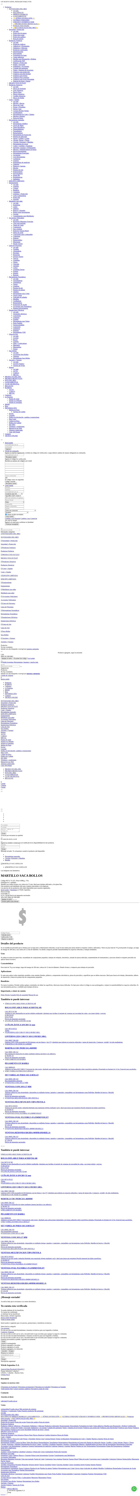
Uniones (16, 341)
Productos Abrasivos (15, 85)
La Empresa (9, 397)
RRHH (7, 404)
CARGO (16, 373)
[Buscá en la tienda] (21, 666)
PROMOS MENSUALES (13, 378)
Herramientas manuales (16, 120)
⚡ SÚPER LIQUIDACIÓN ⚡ (24, 18)
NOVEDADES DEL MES (18, 9)
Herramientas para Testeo (21, 321)
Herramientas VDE (19, 332)
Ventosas (16, 356)
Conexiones (17, 316)
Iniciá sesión (9, 443)
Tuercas (15, 258)
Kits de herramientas (19, 151)
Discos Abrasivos (18, 94)
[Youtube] (58, 1387)
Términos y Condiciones (9, 1411)
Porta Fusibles (17, 323)
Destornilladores (18, 129)
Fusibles (15, 319)
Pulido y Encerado (19, 64)
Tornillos (16, 249)
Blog (6, 406)
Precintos (16, 253)
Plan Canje (12, 419)
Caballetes (16, 192)
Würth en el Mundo (15, 401)
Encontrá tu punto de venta (39, 1389)
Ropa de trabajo (18, 39)
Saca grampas (17, 229)
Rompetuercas (17, 177)
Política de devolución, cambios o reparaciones (24, 417)
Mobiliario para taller (16, 201)
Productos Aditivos (19, 44)
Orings (15, 262)
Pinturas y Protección (20, 63)
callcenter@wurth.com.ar (9, 1401)
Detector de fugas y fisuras (21, 81)
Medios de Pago (14, 410)
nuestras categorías (33, 649)
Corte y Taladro (14, 100)
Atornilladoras (17, 280)
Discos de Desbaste (19, 88)
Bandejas (16, 190)
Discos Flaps (17, 92)
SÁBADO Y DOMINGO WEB (23, 22)
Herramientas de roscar (20, 144)
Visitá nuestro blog (7, 1389)
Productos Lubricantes (20, 50)
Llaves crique (17, 295)
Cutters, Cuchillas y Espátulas (22, 146)
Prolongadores (17, 172)
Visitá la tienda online (8, 1319)
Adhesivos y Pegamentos (21, 46)
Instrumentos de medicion (21, 162)
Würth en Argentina (15, 402)
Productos (8, 7)
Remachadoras (18, 133)
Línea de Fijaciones (15, 245)
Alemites (16, 266)
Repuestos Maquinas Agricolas (23, 221)
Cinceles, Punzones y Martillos (23, 142)
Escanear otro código (20, 658)
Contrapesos (17, 227)
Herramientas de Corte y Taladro (23, 114)
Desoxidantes (17, 53)
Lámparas (16, 317)
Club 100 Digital (14, 432)
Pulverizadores (18, 173)
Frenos (15, 349)
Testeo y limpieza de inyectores (23, 70)
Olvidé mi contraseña (12, 451)
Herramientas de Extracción (22, 135)
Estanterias (16, 205)
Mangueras (16, 242)
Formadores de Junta (20, 55)
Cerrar (3, 1341)
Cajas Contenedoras (19, 196)
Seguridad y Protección (16, 29)
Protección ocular (18, 35)
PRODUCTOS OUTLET (17, 83)
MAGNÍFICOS (18, 12)
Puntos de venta (14, 399)
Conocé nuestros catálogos (22, 1389)
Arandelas (16, 260)
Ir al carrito (31, 658)
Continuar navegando (12, 524)
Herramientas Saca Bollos (21, 358)
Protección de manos (20, 33)
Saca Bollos (13, 351)
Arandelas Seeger (18, 269)
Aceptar (11, 1351)
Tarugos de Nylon (19, 365)
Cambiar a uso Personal (12, 518)
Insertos (15, 273)
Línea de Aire (13, 334)
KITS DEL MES (10, 380)
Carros (15, 207)
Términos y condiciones (16, 426)
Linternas (16, 164)
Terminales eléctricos (20, 314)
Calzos (15, 268)
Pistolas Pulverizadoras (20, 308)
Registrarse (13, 1318)
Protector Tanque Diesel (21, 231)
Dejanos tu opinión (7, 939)
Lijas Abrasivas (18, 90)
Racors (15, 340)
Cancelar (4, 1351)
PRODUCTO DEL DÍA (13, 377)
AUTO (15, 371)
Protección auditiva (19, 37)
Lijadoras (16, 286)
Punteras (16, 330)
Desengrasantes (18, 52)
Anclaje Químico (18, 364)
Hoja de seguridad (22, 995)
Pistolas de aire (18, 288)
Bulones (15, 275)
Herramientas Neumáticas (17, 277)
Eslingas (16, 238)
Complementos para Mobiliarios (23, 216)
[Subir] (1, 789)
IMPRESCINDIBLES (20, 14)
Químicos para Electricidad (22, 74)
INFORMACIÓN (11, 408)
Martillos (16, 299)
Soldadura (16, 179)
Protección (16, 197)
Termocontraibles (18, 325)
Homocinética (17, 240)
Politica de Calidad (15, 423)
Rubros (11, 367)
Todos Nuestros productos (25, 1411)
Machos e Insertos (19, 116)
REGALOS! (9, 386)
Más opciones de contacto (27, 1409)
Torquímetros (17, 131)
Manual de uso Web (15, 428)
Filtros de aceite (18, 232)
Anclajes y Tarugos (15, 360)
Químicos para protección (21, 72)
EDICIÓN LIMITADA (16, 181)
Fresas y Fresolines (19, 107)
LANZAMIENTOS (19, 16)
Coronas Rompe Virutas (21, 111)
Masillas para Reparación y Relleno (24, 59)
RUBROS (8, 388)
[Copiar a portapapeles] (16, 899)
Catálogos (8, 395)
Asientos (16, 186)
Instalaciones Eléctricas (16, 310)
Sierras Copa (17, 109)
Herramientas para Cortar (21, 293)
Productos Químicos (15, 40)
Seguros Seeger (18, 256)
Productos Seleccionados (21, 26)
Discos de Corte (18, 105)
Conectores (16, 327)
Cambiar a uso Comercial (29, 518)
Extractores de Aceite (20, 304)
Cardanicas (16, 159)
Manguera (16, 345)
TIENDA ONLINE (11, 436)
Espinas (15, 271)
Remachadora (17, 303)
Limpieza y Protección (20, 194)
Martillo (7, 860)
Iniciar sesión (5, 1318)
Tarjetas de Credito (19, 412)
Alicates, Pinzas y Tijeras (21, 140)
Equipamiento (13, 183)
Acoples (15, 338)
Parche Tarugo (18, 244)
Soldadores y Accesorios (21, 66)
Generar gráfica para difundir (10, 901)
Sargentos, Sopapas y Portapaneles (24, 148)
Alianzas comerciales (16, 430)
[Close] (1, 439)
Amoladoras (17, 282)
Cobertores (16, 236)
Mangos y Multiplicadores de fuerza (24, 149)
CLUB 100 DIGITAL (12, 384)
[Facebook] (9, 1387)
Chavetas (16, 264)
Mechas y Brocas (18, 103)
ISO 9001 (12, 425)
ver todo (15, 11)
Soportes (16, 199)
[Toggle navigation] (1, 664)
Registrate (13, 890)
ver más (3, 1413)
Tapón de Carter (18, 225)
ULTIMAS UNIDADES (21, 20)
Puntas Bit (16, 175)
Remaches (16, 255)
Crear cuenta (9, 485)
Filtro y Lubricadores (20, 343)
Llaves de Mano (18, 125)
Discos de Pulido (18, 98)
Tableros (16, 208)
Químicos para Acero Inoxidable (23, 79)
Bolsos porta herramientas (21, 212)
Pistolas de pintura (19, 290)
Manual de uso (33, 995)
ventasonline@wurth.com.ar (10, 1409)
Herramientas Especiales (21, 153)
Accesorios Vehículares (16, 218)
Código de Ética (14, 421)
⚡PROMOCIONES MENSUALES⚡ (26, 24)
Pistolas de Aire (18, 170)
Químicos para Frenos (20, 76)
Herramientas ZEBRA (20, 124)
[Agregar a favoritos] (14, 899)
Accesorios (16, 155)
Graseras (16, 160)
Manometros (17, 347)
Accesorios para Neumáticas (22, 306)
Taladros (16, 292)
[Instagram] (26, 1387)
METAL (16, 375)
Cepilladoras (17, 301)
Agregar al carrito (7, 658)
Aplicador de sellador (20, 297)
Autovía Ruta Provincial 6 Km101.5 (12, 1369)
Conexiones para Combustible (23, 234)
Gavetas (15, 214)
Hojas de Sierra (18, 118)
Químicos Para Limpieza (21, 77)
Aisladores (16, 329)
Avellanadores (17, 112)
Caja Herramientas (19, 157)
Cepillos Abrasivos (19, 96)
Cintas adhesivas (18, 57)
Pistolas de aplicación (20, 136)
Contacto (8, 434)
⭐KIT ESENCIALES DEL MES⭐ (25, 28)
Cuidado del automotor (20, 68)
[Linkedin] (42, 1387)
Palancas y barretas (19, 166)
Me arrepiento (38, 1411)
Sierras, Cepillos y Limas (21, 138)
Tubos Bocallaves (19, 127)
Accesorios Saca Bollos (20, 354)
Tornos (15, 284)
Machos (15, 168)
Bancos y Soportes (19, 210)
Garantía (12, 415)
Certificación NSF (19, 61)
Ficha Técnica (5, 995)
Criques (15, 188)
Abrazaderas (17, 251)
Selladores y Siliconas (20, 48)
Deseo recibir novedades (15, 514)
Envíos (11, 413)
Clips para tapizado (19, 223)
